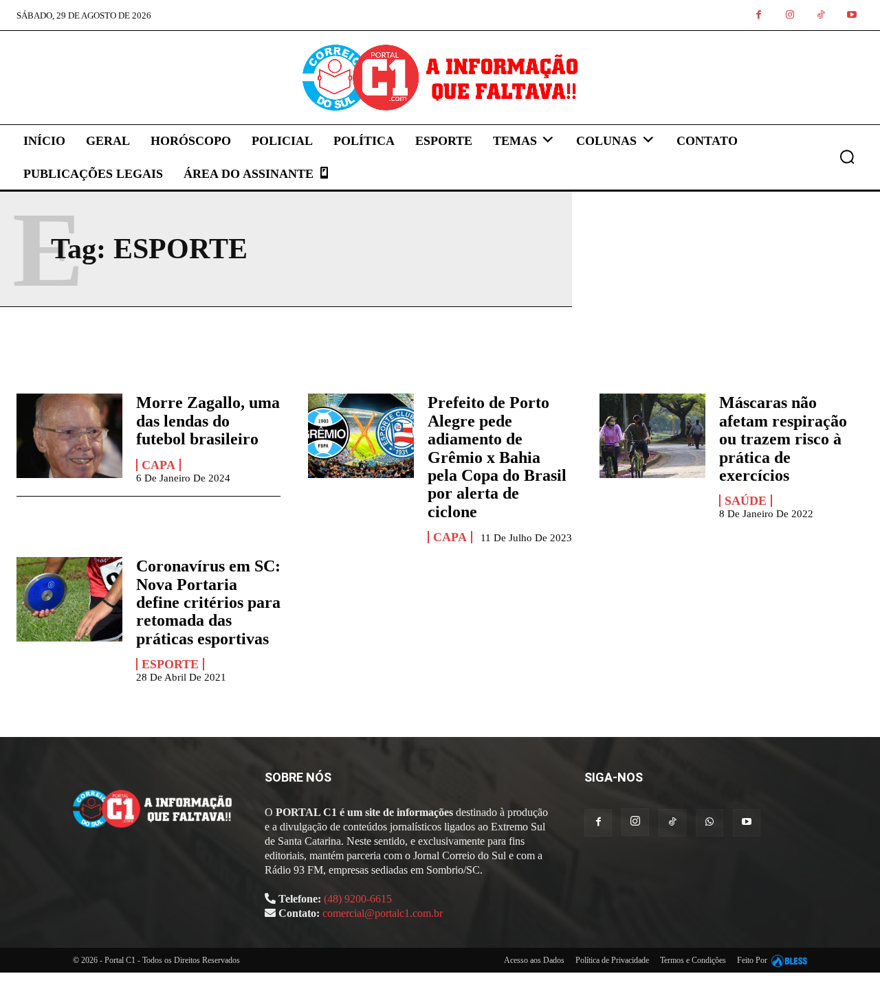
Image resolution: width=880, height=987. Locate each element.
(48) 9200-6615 (358, 899)
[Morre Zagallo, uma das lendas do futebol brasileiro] (69, 436)
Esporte (170, 664)
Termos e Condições (693, 960)
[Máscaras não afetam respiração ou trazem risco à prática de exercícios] (652, 436)
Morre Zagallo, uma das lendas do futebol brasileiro (208, 421)
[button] (847, 156)
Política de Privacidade (612, 960)
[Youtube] (851, 15)
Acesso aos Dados (534, 960)
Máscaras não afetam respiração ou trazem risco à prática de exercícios (783, 439)
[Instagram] (790, 15)
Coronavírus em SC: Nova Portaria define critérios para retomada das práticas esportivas (208, 602)
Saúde (746, 501)
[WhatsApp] (709, 823)
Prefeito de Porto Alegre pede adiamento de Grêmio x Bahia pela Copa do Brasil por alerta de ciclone (497, 457)
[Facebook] (759, 15)
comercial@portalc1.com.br (382, 913)
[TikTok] (820, 15)
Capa (158, 465)
